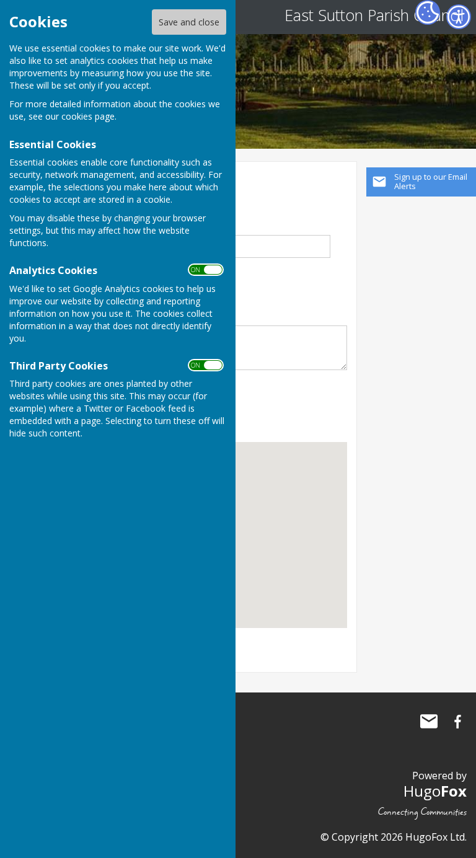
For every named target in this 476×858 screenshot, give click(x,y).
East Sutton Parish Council (374, 14)
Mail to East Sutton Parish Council (429, 721)
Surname (200, 227)
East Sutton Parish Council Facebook (457, 721)
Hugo (435, 791)
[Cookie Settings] (427, 12)
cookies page (88, 116)
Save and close (189, 22)
